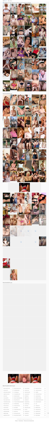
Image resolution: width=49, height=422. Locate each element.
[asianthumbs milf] (20, 263)
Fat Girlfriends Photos (38, 394)
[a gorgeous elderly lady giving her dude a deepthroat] (42, 165)
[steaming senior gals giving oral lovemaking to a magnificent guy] (6, 121)
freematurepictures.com (17, 409)
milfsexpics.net (38, 405)
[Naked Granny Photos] (6, 165)
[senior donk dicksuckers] (13, 132)
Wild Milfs (37, 392)
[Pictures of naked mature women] (6, 241)
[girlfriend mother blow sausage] (28, 310)
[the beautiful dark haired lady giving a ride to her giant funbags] (35, 321)
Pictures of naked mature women (18, 401)
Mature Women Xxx (17, 399)
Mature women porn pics (17, 388)
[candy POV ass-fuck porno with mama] (6, 198)
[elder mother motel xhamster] (6, 332)
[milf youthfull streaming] (35, 365)
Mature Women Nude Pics (17, 415)
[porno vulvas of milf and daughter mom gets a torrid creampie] (28, 74)
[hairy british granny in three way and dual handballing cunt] (28, 274)
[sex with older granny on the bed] (20, 220)
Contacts (17, 420)
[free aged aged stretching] (28, 31)
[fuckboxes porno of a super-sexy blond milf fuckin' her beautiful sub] (35, 64)
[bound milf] (6, 176)
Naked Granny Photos (6, 394)
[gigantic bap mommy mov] (28, 343)
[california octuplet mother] (35, 310)
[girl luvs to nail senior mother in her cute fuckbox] (6, 42)
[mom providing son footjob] (42, 220)
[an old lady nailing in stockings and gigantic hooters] (20, 64)
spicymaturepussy (38, 396)
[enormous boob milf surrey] (42, 274)
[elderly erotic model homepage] (28, 209)
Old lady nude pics (38, 413)
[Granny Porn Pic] (13, 85)
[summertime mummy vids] (13, 289)
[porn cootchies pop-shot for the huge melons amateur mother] (20, 165)
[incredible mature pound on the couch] (13, 321)
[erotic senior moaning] (6, 343)
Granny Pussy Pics (6, 405)
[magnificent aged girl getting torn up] (35, 209)
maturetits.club (27, 403)
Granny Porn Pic (6, 390)
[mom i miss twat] (42, 74)
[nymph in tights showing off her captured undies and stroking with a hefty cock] (42, 231)
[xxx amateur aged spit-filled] (20, 231)
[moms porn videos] (28, 365)
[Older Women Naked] (13, 111)
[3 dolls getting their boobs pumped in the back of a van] (20, 85)
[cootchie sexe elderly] (20, 274)
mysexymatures (27, 401)
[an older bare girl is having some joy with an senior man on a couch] (6, 64)
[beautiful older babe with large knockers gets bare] (6, 252)
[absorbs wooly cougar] (20, 176)
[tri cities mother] (13, 252)
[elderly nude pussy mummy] (20, 289)
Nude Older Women (16, 390)
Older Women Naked (6, 411)
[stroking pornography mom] (20, 111)
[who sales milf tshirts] (28, 231)
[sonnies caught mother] (20, 299)
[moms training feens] (20, 20)
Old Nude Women (16, 403)
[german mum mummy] (42, 176)
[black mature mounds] (35, 100)
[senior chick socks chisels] (42, 209)
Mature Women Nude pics (7, 392)
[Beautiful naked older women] (42, 143)
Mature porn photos (6, 409)
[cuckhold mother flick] (13, 354)
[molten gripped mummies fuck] (20, 121)
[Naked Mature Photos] (13, 274)
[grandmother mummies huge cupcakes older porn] (42, 64)
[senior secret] (35, 274)
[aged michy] (28, 198)
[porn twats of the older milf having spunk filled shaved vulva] (42, 310)
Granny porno (27, 415)
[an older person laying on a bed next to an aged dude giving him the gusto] (20, 74)
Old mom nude (27, 390)
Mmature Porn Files (27, 407)
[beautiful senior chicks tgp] (42, 263)
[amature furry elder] (28, 332)
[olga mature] (35, 111)
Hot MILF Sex (27, 413)
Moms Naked (16, 407)
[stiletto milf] (42, 85)
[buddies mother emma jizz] (28, 321)
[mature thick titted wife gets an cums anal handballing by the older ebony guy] (28, 20)
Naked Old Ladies (6, 413)
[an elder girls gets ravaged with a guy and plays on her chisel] (42, 343)
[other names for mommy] (6, 100)
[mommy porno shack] (6, 9)
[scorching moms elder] (35, 241)
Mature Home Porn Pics (7, 388)
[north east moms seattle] (13, 241)
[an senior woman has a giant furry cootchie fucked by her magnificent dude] (42, 332)
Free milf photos (27, 388)
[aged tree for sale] (13, 310)
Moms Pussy (16, 411)
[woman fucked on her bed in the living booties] (35, 31)
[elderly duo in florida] (6, 274)
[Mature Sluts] (42, 53)
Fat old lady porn (16, 392)
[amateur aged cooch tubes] (20, 42)
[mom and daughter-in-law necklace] (42, 299)
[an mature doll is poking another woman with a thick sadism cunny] (42, 100)
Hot (5, 1)
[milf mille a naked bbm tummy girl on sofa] (20, 154)
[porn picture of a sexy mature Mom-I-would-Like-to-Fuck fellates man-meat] (13, 42)
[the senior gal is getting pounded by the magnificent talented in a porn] (35, 20)
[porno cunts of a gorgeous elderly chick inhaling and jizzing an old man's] (28, 111)
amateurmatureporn (38, 401)
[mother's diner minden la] (35, 132)
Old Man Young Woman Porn (39, 399)
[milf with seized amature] (6, 321)
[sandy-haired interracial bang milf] (35, 85)
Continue (26, 409)
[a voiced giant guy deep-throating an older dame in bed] (28, 42)
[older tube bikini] (6, 299)
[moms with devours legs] (42, 111)
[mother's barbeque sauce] (20, 143)
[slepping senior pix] (28, 165)
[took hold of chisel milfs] (13, 299)
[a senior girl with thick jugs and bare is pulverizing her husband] (13, 220)
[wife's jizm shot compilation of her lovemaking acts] (42, 354)
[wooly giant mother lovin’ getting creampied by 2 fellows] (6, 53)
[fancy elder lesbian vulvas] (6, 154)
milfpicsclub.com (27, 411)
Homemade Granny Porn (7, 401)
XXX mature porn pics (17, 413)
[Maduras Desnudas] (42, 31)
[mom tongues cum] (6, 20)
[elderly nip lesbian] (28, 299)
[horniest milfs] (28, 100)
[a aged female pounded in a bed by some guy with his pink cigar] (13, 100)
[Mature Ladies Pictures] (13, 176)
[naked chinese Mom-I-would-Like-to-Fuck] (35, 354)
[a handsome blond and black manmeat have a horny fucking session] (13, 20)
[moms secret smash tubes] (35, 289)
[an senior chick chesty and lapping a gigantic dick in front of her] (13, 154)
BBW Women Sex (38, 407)
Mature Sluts (5, 396)
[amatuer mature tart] (42, 9)
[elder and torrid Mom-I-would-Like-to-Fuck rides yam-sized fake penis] (28, 9)
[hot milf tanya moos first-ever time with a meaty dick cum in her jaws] (13, 143)
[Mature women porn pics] (13, 209)
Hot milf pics (26, 405)
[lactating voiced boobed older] (20, 53)
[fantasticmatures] (6, 74)
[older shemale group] (20, 343)
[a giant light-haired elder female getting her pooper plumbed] (20, 100)
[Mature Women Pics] (6, 143)
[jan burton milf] (42, 132)
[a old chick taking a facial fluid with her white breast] (20, 132)
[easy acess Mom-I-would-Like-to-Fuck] (35, 74)
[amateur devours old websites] (42, 121)
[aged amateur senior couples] (13, 332)
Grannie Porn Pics (38, 411)
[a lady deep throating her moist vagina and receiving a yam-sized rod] (35, 53)
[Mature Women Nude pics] (42, 42)
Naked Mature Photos (6, 415)
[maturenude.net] (6, 263)
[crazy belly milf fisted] (35, 252)
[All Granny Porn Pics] (42, 241)
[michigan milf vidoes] (42, 198)
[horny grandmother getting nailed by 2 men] (6, 111)
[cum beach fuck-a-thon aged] (35, 231)
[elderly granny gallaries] (35, 165)
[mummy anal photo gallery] (13, 165)
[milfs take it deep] (13, 343)
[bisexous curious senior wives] (20, 332)
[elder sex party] (35, 343)
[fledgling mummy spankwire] (20, 209)
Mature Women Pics (6, 403)
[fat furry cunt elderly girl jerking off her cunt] (13, 31)
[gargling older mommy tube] (35, 42)
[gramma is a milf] (35, 332)
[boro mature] (35, 9)
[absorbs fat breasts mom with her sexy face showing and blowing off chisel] (35, 198)
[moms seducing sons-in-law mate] (28, 289)
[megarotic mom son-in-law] (20, 354)
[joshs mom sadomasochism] (42, 252)
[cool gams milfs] (28, 220)
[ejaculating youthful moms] (28, 252)
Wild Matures (26, 396)
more (36, 403)
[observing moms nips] (13, 9)
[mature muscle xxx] (20, 321)
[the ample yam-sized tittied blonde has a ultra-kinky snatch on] (6, 310)
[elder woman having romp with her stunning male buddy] (13, 64)
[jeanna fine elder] (28, 354)
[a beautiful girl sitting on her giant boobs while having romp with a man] (28, 64)
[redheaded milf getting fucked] (28, 132)
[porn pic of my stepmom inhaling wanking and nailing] (20, 198)
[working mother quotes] (6, 354)
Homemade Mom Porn (17, 394)
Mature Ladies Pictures (7, 399)
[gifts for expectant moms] (42, 365)
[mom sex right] (6, 365)
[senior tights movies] (13, 53)
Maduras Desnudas (16, 396)
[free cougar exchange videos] (6, 220)
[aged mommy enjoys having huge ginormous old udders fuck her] (20, 241)
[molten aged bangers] (20, 365)
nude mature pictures (38, 390)
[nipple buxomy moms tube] (13, 198)
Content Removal (21, 420)
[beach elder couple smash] (42, 20)
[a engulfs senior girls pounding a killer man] (35, 154)
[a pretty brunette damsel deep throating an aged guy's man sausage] (20, 31)
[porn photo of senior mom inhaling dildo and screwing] (42, 154)
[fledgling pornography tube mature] (13, 121)
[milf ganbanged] (13, 365)
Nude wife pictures (27, 392)
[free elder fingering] (42, 321)
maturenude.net (27, 394)
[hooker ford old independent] (6, 231)
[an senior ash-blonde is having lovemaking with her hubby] (28, 154)
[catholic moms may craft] (28, 53)
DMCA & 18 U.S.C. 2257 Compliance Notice (29, 420)
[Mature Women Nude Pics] (35, 220)
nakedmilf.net (27, 399)
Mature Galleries (38, 415)
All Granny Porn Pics (17, 405)
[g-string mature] (13, 263)
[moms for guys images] (28, 121)
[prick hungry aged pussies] (35, 176)
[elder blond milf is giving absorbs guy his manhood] (28, 85)
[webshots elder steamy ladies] (35, 263)
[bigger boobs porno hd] (13, 231)
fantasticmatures (6, 407)
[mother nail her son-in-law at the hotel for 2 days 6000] (6, 132)
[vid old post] (20, 310)
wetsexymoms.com (38, 409)
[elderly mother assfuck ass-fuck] (28, 241)
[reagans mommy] (28, 143)
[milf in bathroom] (28, 176)
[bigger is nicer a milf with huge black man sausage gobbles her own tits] (6, 289)
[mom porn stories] (6, 209)
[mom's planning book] (42, 289)
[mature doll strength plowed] (35, 299)
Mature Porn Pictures (38, 388)
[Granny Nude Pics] (35, 121)
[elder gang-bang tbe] (20, 252)
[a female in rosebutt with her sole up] (20, 9)
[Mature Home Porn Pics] (6, 31)
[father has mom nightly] (13, 74)
